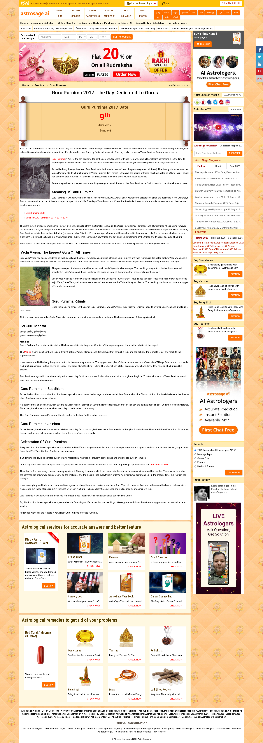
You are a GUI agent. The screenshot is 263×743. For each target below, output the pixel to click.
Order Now (234, 472)
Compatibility (142, 23)
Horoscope (35, 23)
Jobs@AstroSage (191, 717)
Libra (59, 16)
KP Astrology (200, 711)
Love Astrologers (164, 728)
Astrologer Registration (213, 717)
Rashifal (35, 3)
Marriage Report (205, 454)
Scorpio (76, 16)
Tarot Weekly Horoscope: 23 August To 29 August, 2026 (219, 221)
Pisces (143, 16)
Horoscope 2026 (68, 3)
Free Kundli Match (147, 711)
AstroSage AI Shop (204, 28)
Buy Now (205, 44)
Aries (59, 10)
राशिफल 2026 (80, 28)
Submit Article (90, 717)
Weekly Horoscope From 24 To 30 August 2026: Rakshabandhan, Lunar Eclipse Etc (219, 197)
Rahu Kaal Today (147, 28)
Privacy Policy (140, 717)
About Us (116, 717)
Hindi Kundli (163, 28)
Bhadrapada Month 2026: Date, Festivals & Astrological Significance (219, 172)
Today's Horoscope (97, 28)
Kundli (43, 3)
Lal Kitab (175, 28)
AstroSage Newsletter (205, 145)
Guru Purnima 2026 (202, 246)
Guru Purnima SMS (35, 213)
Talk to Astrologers (32, 728)
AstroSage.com (144, 739)
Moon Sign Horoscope (181, 711)
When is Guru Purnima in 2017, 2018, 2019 (47, 217)
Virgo (143, 10)
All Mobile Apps (232, 95)
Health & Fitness (205, 466)
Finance (201, 462)
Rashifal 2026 (53, 3)
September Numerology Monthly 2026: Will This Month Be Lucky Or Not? (219, 228)
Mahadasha (94, 711)
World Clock (67, 711)
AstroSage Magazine (208, 160)
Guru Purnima (58, 159)
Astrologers (80, 711)
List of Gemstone (50, 711)
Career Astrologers (184, 728)
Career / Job (203, 458)
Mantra (27, 352)
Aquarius (126, 16)
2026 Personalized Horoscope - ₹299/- (217, 450)
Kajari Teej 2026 (215, 252)
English (201, 166)
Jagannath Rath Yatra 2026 (207, 242)
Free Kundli (26, 28)
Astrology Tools (62, 717)
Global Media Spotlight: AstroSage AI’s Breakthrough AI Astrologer (61, 714)
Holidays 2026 (218, 238)
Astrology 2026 (45, 717)
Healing (97, 23)
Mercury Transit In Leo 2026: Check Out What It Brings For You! (219, 215)
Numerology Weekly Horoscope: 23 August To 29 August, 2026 (219, 209)
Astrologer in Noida (126, 711)
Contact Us (104, 717)
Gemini (92, 10)
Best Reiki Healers (156, 731)
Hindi (218, 166)
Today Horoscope (86, 3)
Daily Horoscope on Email (232, 145)
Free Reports (83, 23)
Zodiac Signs (108, 711)
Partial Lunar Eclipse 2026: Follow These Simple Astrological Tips (219, 184)
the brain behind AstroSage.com (224, 489)
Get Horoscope (122, 37)
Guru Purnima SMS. (159, 464)
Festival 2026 (201, 238)
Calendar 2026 (102, 3)
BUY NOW (48, 586)
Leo (126, 10)
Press (212, 711)
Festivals (172, 23)
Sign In (226, 3)
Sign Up (235, 3)
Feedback (77, 717)
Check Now (93, 566)
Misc (183, 23)
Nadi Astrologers (137, 731)
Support (176, 717)
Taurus (76, 10)
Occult (70, 23)
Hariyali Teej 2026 (221, 246)
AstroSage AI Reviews (156, 714)
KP (131, 23)
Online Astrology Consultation (82, 728)
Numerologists (146, 728)
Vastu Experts (223, 728)
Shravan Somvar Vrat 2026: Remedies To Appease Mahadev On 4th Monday (219, 190)
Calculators (159, 23)
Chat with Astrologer (141, 3)
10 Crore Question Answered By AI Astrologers (120, 714)
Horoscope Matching (44, 28)
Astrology (49, 23)
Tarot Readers (129, 728)
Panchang (109, 23)
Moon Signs (187, 28)
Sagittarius (93, 16)
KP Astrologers (119, 731)
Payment (127, 717)
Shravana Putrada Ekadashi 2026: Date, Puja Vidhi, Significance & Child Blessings (219, 203)
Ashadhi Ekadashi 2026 (232, 242)
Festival (39, 85)
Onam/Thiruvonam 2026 (221, 249)
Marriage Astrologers (110, 728)
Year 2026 (235, 166)
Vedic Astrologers (205, 728)
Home (23, 23)
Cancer (109, 10)
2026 (60, 23)
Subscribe (235, 109)
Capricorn (109, 16)
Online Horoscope (128, 28)
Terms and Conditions (159, 717)
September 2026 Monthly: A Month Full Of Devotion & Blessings (219, 178)
